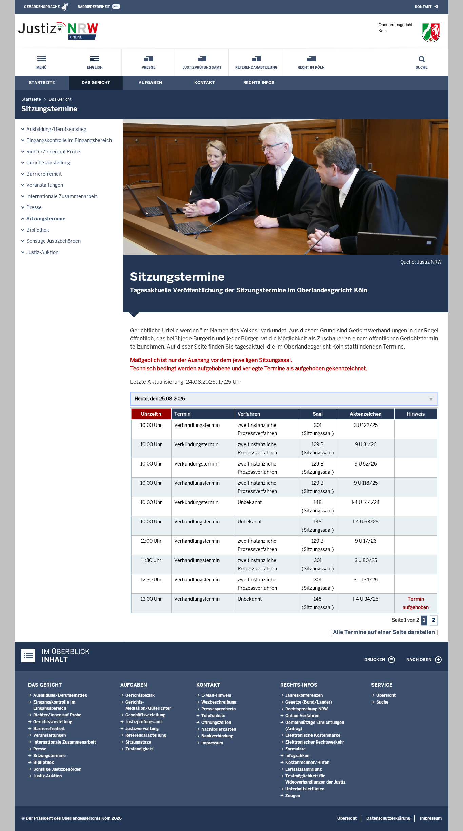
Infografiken (297, 755)
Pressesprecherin (218, 709)
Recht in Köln (311, 67)
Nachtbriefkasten (218, 729)
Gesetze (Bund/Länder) (308, 702)
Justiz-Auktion (42, 252)
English (95, 67)
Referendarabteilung (256, 67)
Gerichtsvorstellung (48, 163)
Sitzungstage (138, 742)
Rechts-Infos (258, 82)
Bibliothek (37, 230)
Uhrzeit (149, 414)
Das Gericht (96, 82)
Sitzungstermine (45, 219)
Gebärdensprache (42, 7)
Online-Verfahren (302, 715)
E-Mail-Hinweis (216, 695)
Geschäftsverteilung (145, 715)
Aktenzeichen (366, 414)
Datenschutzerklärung (388, 818)
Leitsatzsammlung (303, 769)
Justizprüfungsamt (202, 67)
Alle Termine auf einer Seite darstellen (384, 632)
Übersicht (386, 695)
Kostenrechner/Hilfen (307, 762)
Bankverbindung (217, 736)
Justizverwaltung (142, 728)
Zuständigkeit (139, 749)
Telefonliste (213, 715)
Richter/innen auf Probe (53, 152)
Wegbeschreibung (218, 702)
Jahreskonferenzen (304, 695)
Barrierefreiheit (94, 7)
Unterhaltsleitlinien (304, 789)
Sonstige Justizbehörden (53, 241)
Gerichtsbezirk (140, 695)
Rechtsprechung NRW (306, 709)
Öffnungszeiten (216, 722)
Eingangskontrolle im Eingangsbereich (69, 140)
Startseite (42, 82)
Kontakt (423, 7)
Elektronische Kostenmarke (312, 735)
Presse (148, 67)
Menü (41, 67)
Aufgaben (150, 82)
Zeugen (292, 795)
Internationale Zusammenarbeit (61, 196)
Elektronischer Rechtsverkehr (314, 742)
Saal (318, 414)
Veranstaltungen (44, 185)
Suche (421, 67)
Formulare (295, 749)
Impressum (212, 743)
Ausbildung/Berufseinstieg (56, 129)
